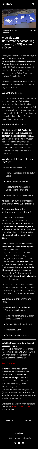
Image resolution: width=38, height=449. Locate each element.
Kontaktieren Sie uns (21, 407)
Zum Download (9, 363)
